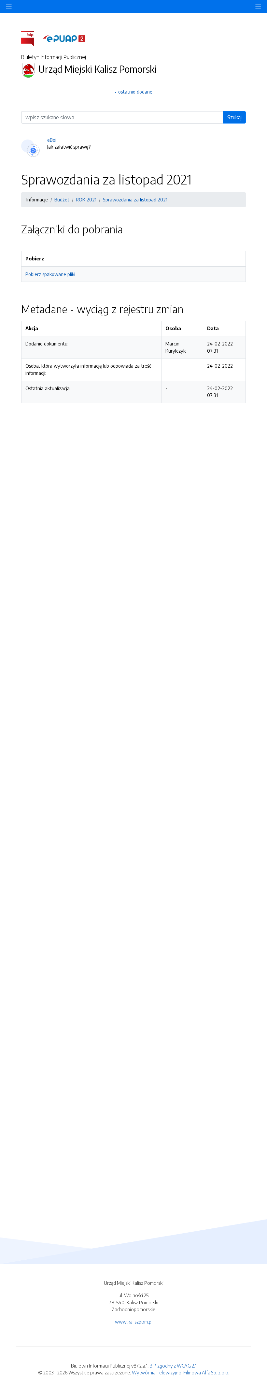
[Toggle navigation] (258, 6)
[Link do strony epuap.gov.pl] (64, 38)
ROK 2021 (86, 199)
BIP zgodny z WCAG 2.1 (172, 1366)
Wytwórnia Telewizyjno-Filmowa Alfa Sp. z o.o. (180, 1372)
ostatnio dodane (135, 92)
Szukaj (234, 117)
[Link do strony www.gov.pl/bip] (31, 38)
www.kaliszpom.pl (133, 1322)
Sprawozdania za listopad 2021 (135, 199)
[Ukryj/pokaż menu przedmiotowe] (8, 6)
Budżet (61, 199)
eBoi (51, 140)
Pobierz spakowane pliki (50, 274)
